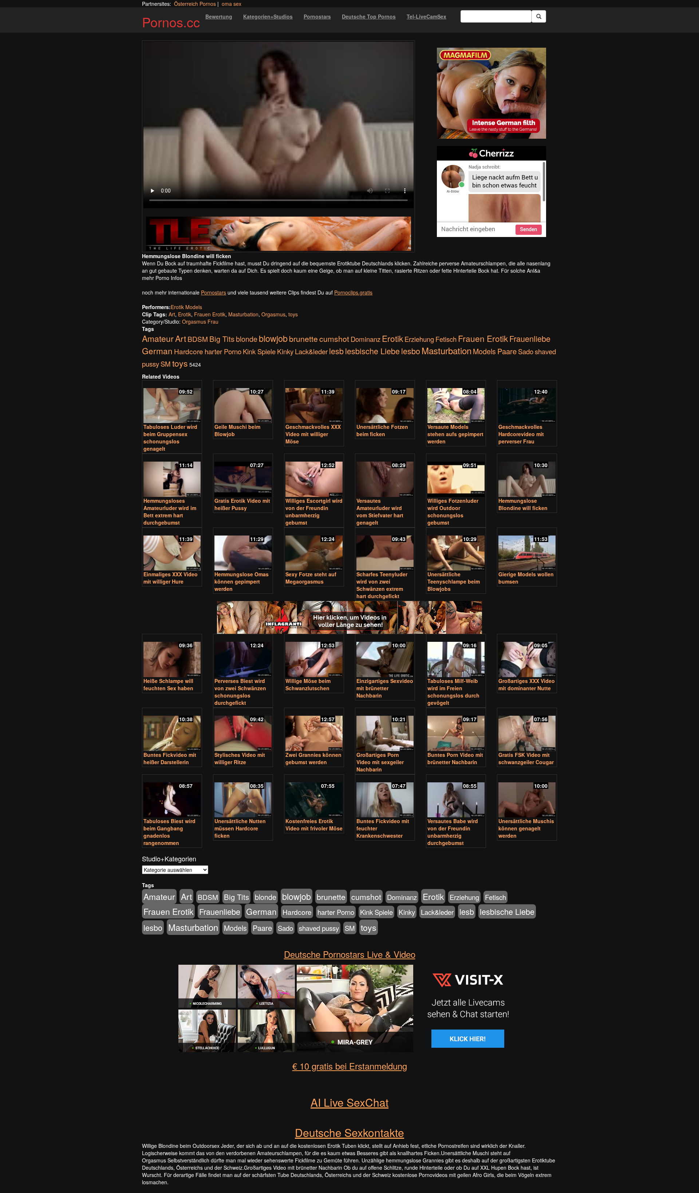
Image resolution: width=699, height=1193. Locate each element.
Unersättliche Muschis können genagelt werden (526, 828)
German (157, 350)
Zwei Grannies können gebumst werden (313, 758)
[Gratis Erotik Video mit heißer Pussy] (243, 476)
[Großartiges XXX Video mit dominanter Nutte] (527, 656)
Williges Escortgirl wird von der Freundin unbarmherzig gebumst (314, 511)
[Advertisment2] (491, 191)
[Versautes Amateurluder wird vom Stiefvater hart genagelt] (385, 476)
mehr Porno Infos (162, 277)
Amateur (158, 338)
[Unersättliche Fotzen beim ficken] (385, 402)
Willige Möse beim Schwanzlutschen (308, 684)
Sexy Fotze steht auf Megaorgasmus (310, 577)
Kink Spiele (259, 351)
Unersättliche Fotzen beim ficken (382, 430)
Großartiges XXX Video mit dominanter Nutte (526, 684)
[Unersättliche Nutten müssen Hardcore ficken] (243, 797)
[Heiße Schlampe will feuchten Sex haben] (172, 656)
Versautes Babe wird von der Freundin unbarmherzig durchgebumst (452, 831)
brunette (303, 338)
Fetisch (446, 339)
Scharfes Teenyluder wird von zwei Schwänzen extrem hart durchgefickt (381, 585)
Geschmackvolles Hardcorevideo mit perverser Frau (521, 434)
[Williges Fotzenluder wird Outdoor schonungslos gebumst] (456, 476)
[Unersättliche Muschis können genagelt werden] (527, 797)
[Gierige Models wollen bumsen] (527, 550)
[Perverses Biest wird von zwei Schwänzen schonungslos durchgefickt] (243, 656)
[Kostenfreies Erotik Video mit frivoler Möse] (314, 797)
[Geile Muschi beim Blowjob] (243, 402)
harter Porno (223, 351)
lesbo (410, 350)
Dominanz (365, 339)
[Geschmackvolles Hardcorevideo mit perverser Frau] (527, 402)
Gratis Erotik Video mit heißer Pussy (242, 504)
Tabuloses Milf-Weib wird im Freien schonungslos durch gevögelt (453, 691)
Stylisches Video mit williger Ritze (239, 758)
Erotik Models (186, 307)
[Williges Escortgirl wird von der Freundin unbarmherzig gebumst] (314, 476)
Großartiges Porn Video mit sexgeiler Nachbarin (380, 762)
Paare (507, 351)
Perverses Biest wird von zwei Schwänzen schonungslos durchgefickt (240, 691)
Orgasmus (273, 314)
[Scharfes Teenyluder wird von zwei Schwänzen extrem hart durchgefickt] (385, 550)
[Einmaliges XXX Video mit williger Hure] (172, 550)
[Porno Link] (278, 233)
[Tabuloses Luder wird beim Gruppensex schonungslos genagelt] (172, 402)
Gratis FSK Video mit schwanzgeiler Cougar (526, 758)
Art (172, 314)
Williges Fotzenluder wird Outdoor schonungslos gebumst (452, 511)
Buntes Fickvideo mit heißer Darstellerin (169, 758)
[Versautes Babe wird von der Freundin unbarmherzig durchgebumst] (456, 797)
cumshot (334, 338)
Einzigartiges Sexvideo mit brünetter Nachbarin (384, 688)
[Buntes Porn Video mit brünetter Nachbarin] (456, 730)
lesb (336, 350)
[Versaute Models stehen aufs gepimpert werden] (456, 402)
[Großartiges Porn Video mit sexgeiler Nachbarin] (385, 730)
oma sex (231, 3)
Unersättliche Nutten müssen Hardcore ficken (240, 828)
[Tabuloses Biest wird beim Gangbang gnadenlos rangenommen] (172, 797)
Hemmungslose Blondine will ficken (523, 504)
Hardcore (188, 351)
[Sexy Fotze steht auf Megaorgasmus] (314, 550)
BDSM (197, 339)
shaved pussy (319, 928)
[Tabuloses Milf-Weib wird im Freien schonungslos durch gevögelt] (456, 656)
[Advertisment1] (491, 93)
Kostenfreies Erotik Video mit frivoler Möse (314, 824)
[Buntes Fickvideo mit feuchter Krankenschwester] (385, 797)
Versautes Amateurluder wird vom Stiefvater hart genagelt (379, 511)
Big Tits (221, 338)
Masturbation (243, 314)
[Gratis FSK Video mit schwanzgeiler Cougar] (527, 730)
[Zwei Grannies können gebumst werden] (314, 730)
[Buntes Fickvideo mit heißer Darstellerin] (172, 730)
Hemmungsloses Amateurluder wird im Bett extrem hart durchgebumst (169, 511)
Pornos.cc (171, 21)
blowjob (273, 338)
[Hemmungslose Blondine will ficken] (527, 476)
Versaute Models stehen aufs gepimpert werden (455, 434)
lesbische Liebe (372, 350)
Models (484, 351)
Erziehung (419, 339)
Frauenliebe (529, 338)
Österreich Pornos (195, 3)
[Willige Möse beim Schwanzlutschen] (314, 656)
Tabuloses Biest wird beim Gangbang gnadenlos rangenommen (169, 831)
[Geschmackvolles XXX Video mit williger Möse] (314, 402)
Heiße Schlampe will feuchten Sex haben (168, 684)
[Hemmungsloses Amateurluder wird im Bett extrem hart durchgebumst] (172, 476)
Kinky (285, 351)
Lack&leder (311, 351)
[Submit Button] (539, 16)
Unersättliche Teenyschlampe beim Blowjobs (453, 581)
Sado (525, 351)
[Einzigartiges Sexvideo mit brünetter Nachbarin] (385, 656)
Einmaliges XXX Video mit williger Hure (170, 577)
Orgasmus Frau (200, 321)
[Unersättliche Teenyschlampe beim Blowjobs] (456, 550)
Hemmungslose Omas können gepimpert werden (241, 581)
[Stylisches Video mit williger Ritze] (243, 730)
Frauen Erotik (209, 314)
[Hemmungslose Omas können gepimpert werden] (243, 550)
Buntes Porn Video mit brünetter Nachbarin (455, 758)
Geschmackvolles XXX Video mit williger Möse (313, 434)
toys (293, 314)
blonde (246, 339)
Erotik (184, 314)
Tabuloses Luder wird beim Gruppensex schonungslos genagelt (170, 437)
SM (166, 363)
